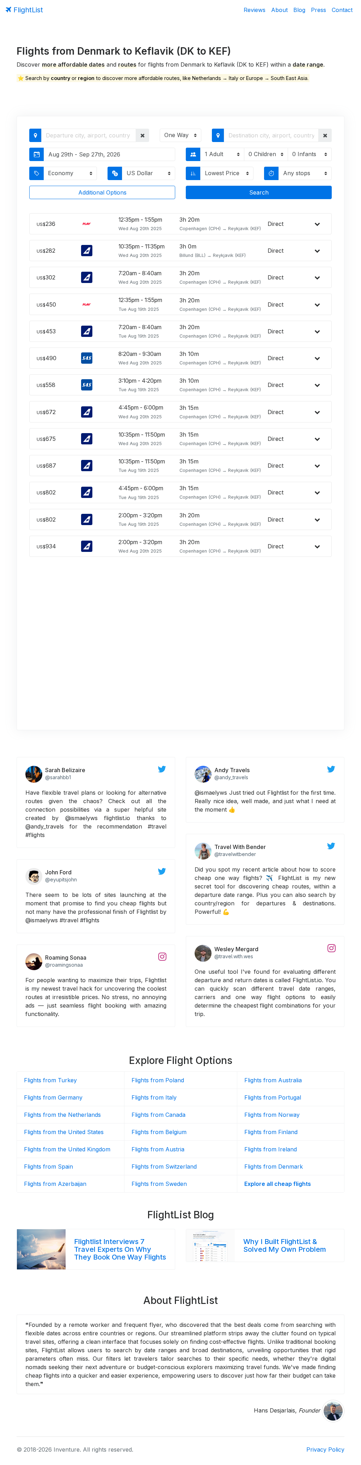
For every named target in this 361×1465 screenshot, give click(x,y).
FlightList (27, 10)
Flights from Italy (154, 1097)
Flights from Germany (53, 1097)
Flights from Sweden (159, 1183)
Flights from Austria (157, 1149)
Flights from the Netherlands (62, 1114)
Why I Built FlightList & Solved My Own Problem (284, 1245)
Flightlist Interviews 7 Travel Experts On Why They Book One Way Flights (120, 1249)
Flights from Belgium (158, 1131)
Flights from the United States (64, 1131)
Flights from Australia (273, 1080)
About (279, 9)
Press (318, 9)
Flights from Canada (158, 1114)
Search (259, 192)
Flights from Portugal (272, 1097)
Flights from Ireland (270, 1149)
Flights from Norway (272, 1114)
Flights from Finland (271, 1131)
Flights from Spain (48, 1166)
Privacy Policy (325, 1449)
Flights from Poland (157, 1080)
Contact (342, 9)
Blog (299, 9)
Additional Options (102, 192)
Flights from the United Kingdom (67, 1149)
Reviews (254, 9)
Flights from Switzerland (164, 1166)
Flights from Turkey (50, 1080)
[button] (142, 135)
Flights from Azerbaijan (55, 1183)
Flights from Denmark (273, 1166)
